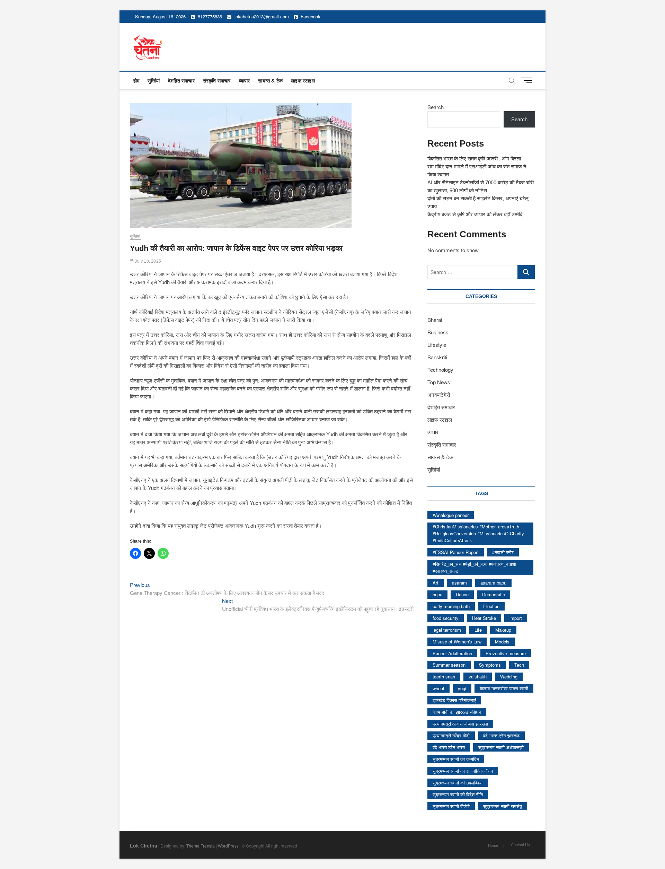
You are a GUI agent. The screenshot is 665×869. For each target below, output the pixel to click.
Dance (462, 594)
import (515, 618)
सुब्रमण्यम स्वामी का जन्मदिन (456, 759)
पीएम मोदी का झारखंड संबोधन (457, 712)
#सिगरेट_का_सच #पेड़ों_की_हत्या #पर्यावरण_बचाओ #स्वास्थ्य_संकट (474, 567)
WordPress (228, 846)
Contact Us (520, 844)
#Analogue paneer (451, 515)
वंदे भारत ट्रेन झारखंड (501, 735)
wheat (438, 688)
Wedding (508, 676)
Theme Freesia (200, 846)
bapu (437, 594)
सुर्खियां (154, 81)
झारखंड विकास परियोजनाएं (454, 700)
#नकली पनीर (503, 552)
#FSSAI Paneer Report (456, 552)
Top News (438, 382)
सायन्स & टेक (270, 81)
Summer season (449, 664)
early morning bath (451, 606)
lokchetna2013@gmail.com (261, 16)
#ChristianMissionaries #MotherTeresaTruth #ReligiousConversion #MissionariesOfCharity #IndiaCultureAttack (478, 533)
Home (493, 845)
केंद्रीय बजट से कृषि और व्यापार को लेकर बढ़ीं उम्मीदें (475, 214)
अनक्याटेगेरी (438, 394)
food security (446, 618)
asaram (459, 582)
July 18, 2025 (147, 261)
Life (478, 629)
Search (435, 107)
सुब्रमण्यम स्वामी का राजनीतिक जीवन (463, 770)
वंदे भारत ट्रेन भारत (449, 747)
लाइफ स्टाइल (303, 81)
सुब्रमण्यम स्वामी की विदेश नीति (458, 794)
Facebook (309, 16)
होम (136, 81)
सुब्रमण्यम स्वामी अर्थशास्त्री (501, 747)
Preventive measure (506, 653)
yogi (462, 688)
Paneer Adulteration (452, 653)
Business (438, 332)
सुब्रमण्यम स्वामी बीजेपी (451, 806)
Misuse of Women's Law (457, 641)
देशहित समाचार (181, 81)
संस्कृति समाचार (217, 81)
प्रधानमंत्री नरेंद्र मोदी (451, 735)
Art (435, 582)
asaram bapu (493, 582)
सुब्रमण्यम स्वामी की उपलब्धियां (457, 782)
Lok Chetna (143, 845)
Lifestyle (436, 344)
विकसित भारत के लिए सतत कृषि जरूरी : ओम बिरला (474, 158)
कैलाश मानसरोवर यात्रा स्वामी (504, 688)
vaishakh (478, 676)
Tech (519, 664)
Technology (440, 369)
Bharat (434, 319)
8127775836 (209, 16)
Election (491, 606)
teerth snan (444, 676)
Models (502, 641)
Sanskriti (437, 357)
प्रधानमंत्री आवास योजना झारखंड (460, 723)
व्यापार (244, 81)
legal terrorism (447, 629)
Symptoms (490, 664)
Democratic (493, 594)
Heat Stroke (484, 618)
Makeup (503, 629)
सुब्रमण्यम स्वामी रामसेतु (502, 806)
